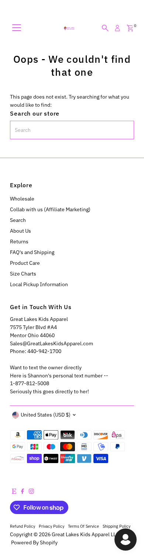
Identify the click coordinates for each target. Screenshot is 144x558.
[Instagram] (31, 492)
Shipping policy (116, 526)
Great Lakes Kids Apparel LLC (85, 534)
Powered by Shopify (34, 542)
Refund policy (22, 526)
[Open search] (105, 28)
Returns (19, 241)
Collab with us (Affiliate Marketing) (50, 209)
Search (18, 220)
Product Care (25, 263)
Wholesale (22, 198)
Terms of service (83, 526)
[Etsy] (14, 492)
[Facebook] (22, 492)
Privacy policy (51, 526)
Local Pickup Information (39, 284)
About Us (20, 230)
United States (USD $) (46, 414)
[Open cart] (130, 28)
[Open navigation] (16, 28)
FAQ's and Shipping (32, 252)
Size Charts (23, 273)
